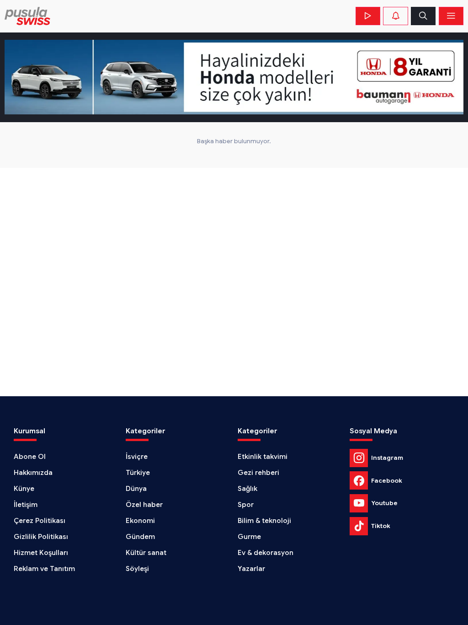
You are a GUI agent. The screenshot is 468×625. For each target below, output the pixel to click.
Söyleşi (137, 569)
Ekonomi (140, 521)
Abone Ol (30, 457)
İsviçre (137, 457)
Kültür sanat (146, 553)
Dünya (136, 489)
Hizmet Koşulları (41, 553)
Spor (246, 505)
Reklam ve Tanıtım (44, 569)
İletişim (25, 505)
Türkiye (138, 473)
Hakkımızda (33, 473)
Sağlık (247, 489)
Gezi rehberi (258, 473)
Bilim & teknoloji (264, 521)
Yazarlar (251, 569)
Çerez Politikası (39, 521)
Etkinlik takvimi (262, 457)
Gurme (249, 537)
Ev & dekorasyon (265, 553)
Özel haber (144, 505)
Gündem (140, 537)
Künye (24, 489)
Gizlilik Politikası (41, 537)
